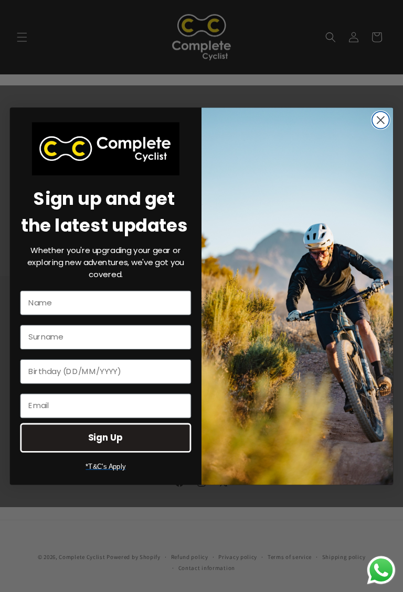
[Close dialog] (380, 120)
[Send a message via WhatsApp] (381, 570)
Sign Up (105, 437)
